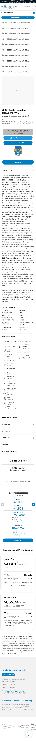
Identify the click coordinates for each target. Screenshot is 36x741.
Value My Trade (28, 709)
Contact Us (9, 675)
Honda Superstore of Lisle (4, 726)
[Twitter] (12, 692)
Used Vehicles (6, 707)
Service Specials (17, 707)
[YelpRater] (20, 692)
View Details (18, 540)
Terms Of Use (14, 726)
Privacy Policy (10, 726)
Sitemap (19, 726)
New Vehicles (6, 704)
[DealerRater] (24, 692)
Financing (27, 700)
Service (16, 700)
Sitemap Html (23, 726)
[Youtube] (16, 692)
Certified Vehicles (7, 710)
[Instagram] (8, 692)
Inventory (6, 700)
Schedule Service (18, 704)
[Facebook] (4, 692)
